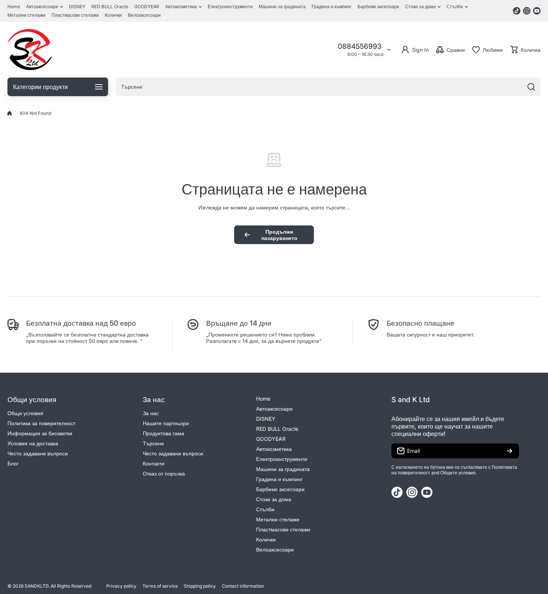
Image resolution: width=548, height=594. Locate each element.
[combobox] (328, 87)
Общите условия (458, 472)
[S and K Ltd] (29, 49)
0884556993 (361, 46)
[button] (525, 49)
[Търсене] (531, 87)
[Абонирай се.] (509, 450)
